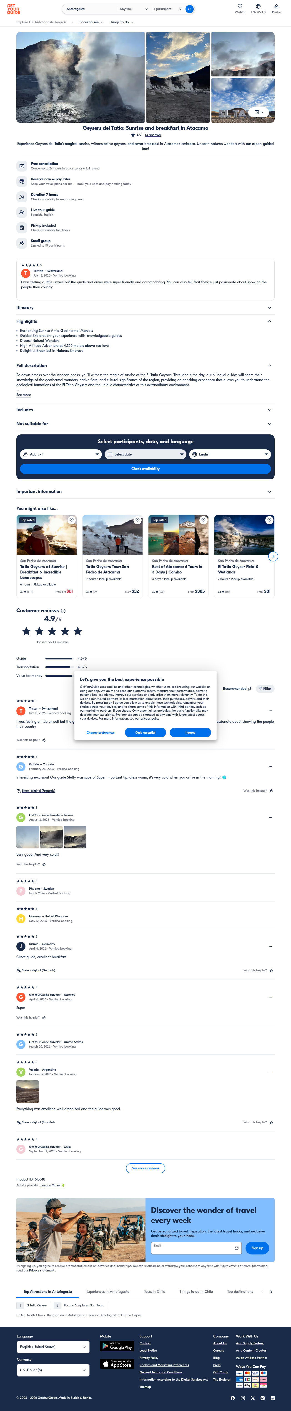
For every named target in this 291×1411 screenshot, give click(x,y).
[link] (46, 556)
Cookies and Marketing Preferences (164, 1365)
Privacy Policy (149, 1358)
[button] (145, 135)
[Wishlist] (240, 6)
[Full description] (270, 366)
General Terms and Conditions (161, 1372)
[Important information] (270, 492)
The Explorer (222, 1380)
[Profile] (276, 6)
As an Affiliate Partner (251, 1358)
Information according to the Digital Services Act (174, 1380)
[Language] (258, 6)
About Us (220, 1343)
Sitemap (145, 1387)
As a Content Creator (251, 1350)
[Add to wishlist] (72, 520)
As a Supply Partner (250, 1343)
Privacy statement (41, 1270)
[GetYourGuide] (13, 9)
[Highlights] (270, 321)
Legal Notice (148, 1350)
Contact (145, 1343)
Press (217, 1365)
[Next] (273, 556)
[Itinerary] (270, 308)
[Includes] (270, 410)
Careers (218, 1350)
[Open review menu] (270, 711)
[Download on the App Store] (117, 1364)
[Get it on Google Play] (117, 1347)
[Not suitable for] (270, 424)
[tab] (47, 1292)
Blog (216, 1358)
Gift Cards (220, 1372)
